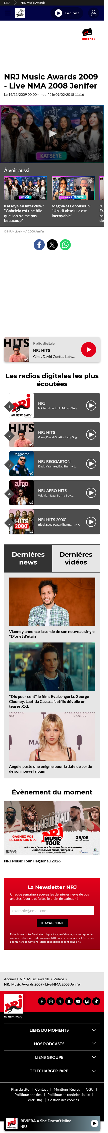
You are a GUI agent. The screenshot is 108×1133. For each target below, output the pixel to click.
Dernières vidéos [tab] (76, 558)
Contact (41, 1089)
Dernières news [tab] (28, 558)
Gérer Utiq (34, 1100)
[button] (52, 133)
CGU (89, 1089)
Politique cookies (28, 1094)
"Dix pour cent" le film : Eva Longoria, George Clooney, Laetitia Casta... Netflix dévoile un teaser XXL (49, 701)
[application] (52, 134)
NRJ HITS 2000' (52, 519)
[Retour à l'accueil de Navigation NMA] (20, 13)
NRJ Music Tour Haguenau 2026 (32, 860)
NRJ (7, 3)
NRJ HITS (41, 350)
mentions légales (37, 941)
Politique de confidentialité (68, 1094)
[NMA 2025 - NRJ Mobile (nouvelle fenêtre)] (88, 34)
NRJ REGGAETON (54, 461)
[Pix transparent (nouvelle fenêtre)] (11, 34)
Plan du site (20, 1089)
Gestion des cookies (63, 1100)
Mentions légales (67, 1089)
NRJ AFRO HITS (52, 490)
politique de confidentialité (65, 941)
